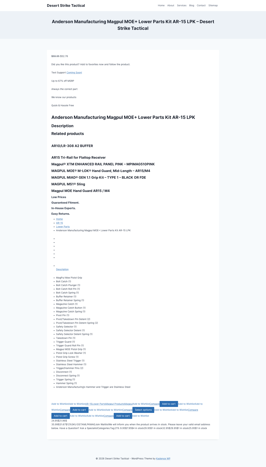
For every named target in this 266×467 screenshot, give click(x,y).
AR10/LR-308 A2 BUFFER (72, 146)
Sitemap (213, 5)
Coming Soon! (74, 72)
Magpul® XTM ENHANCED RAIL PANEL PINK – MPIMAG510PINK (103, 164)
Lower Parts (63, 226)
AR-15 (59, 223)
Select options (143, 409)
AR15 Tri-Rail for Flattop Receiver (78, 157)
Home (161, 5)
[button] (59, 404)
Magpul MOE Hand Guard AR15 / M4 (80, 191)
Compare (154, 404)
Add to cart (169, 403)
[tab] (135, 267)
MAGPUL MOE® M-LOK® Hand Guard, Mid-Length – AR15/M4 (100, 171)
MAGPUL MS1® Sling (68, 184)
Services (181, 5)
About (170, 5)
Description (62, 269)
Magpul (128, 404)
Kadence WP (163, 458)
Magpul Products (115, 404)
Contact (201, 5)
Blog (191, 5)
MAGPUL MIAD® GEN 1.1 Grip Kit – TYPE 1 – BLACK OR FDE (98, 177)
